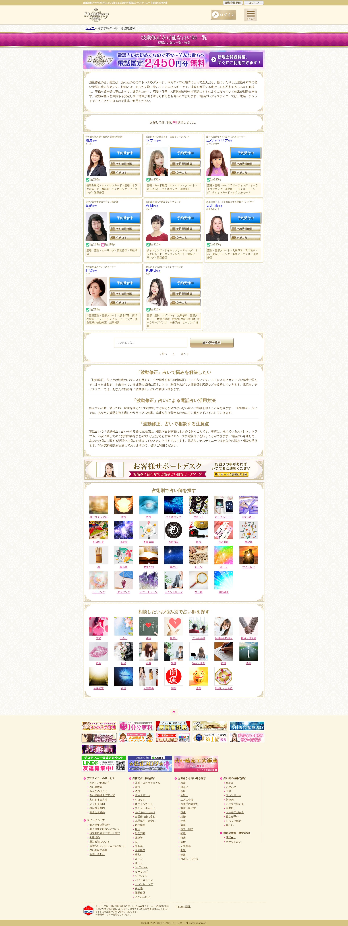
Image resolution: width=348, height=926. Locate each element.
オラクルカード (144, 803)
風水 (137, 829)
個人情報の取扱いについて (105, 828)
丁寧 (228, 791)
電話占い (231, 837)
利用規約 (95, 837)
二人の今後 (187, 799)
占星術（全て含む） (146, 816)
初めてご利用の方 (100, 782)
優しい (230, 825)
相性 (183, 791)
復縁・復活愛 (188, 808)
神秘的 (230, 799)
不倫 (183, 812)
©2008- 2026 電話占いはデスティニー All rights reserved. (174, 922)
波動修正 (140, 892)
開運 (183, 850)
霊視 (137, 786)
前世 (183, 841)
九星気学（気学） (145, 820)
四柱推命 (140, 825)
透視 (137, 791)
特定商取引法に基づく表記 (105, 833)
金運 (183, 854)
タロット (140, 799)
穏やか (230, 782)
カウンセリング (144, 884)
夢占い (139, 854)
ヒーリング (141, 871)
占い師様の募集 (98, 850)
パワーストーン (144, 879)
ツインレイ (141, 867)
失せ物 (139, 888)
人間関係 (186, 846)
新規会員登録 (233, 2)
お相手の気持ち (189, 803)
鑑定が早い (232, 816)
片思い (184, 795)
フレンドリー (233, 795)
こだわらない (142, 897)
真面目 (230, 808)
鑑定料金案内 (97, 808)
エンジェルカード (145, 808)
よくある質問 (97, 803)
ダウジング (141, 875)
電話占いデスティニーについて (107, 845)
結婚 (183, 816)
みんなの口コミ (98, 791)
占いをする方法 (98, 799)
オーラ (139, 863)
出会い (184, 786)
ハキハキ (231, 786)
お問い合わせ (97, 854)
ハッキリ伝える (235, 803)
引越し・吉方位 (189, 858)
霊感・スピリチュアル (147, 782)
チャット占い (233, 841)
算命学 (139, 846)
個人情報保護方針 (100, 824)
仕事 (183, 820)
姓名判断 (140, 833)
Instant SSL (183, 906)
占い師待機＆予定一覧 (102, 795)
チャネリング (142, 795)
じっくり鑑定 (233, 820)
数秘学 (139, 837)
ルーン (139, 858)
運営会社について (100, 841)
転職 (183, 833)
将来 (183, 837)
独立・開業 (187, 829)
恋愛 (183, 782)
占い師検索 (96, 786)
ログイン (254, 2)
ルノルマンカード (145, 812)
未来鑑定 (140, 850)
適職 (183, 825)
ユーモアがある (235, 812)
